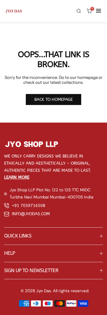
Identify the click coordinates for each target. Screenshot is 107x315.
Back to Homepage (53, 99)
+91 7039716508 (28, 205)
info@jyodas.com (31, 213)
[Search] (78, 11)
